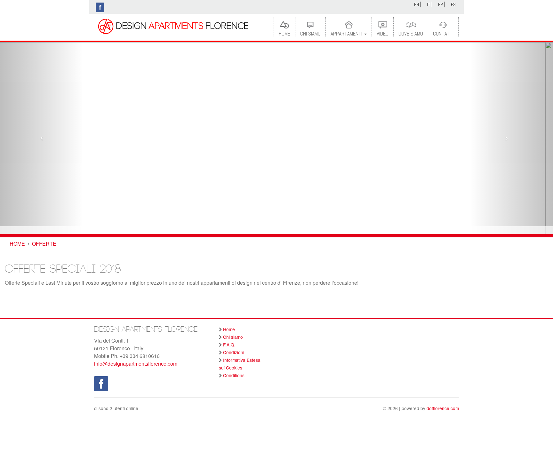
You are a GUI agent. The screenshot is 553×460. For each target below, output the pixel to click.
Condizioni (233, 352)
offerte (44, 243)
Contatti (443, 33)
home (17, 243)
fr (440, 4)
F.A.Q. (229, 344)
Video (383, 33)
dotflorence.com (443, 408)
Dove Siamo (410, 33)
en (416, 4)
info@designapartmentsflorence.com (135, 363)
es (453, 4)
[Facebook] (100, 7)
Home (284, 33)
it (428, 4)
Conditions (233, 375)
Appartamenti (347, 33)
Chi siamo (310, 33)
